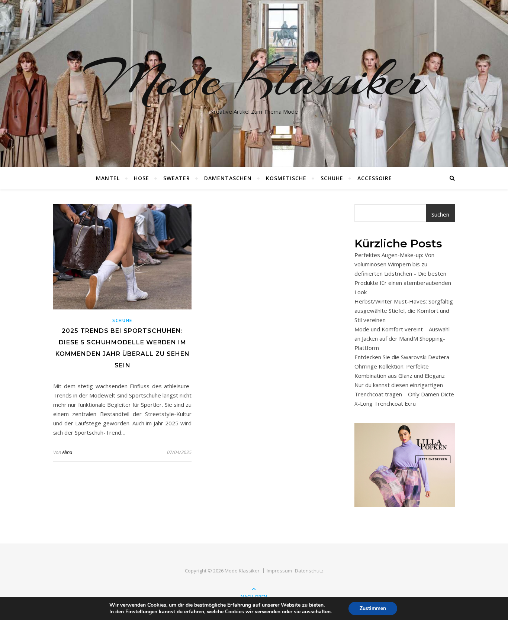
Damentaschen (228, 178)
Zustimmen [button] (373, 608)
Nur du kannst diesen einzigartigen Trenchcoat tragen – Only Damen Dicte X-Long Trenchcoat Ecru (404, 394)
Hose (141, 178)
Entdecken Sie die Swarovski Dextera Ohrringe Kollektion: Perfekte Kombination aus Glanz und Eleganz (401, 366)
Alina (67, 452)
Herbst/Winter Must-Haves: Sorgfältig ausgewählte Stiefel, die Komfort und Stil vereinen (403, 311)
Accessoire (374, 178)
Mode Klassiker (254, 79)
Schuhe (332, 178)
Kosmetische (286, 178)
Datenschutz (309, 570)
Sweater (176, 178)
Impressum (279, 570)
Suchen (440, 214)
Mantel (108, 178)
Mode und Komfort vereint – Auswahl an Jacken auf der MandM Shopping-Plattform (402, 338)
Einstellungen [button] (141, 611)
